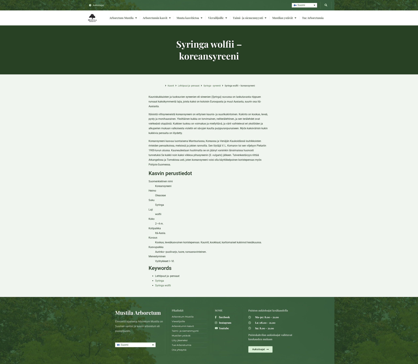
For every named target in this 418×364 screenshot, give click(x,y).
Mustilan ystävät (282, 18)
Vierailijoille (216, 18)
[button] (304, 5)
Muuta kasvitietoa (188, 18)
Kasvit (171, 85)
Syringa (159, 280)
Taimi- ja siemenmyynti (248, 18)
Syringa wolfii (163, 285)
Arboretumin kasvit (155, 18)
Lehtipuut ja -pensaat (189, 85)
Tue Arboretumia (313, 18)
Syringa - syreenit (212, 85)
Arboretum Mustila (121, 18)
